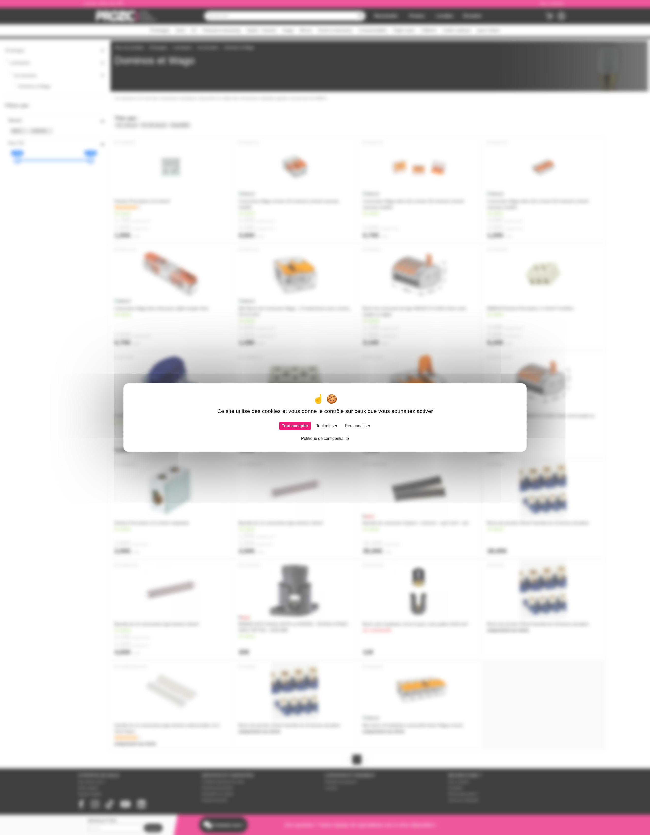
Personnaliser (357, 426)
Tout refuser (326, 426)
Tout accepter (295, 426)
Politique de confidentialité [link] (325, 438)
